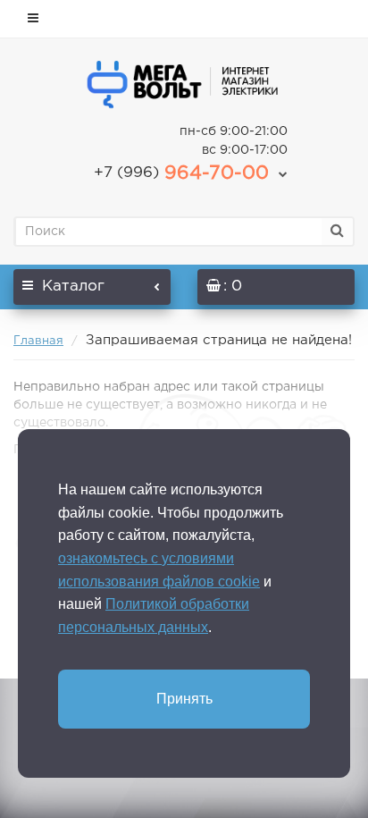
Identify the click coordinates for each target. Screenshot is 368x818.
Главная (38, 341)
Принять (184, 698)
